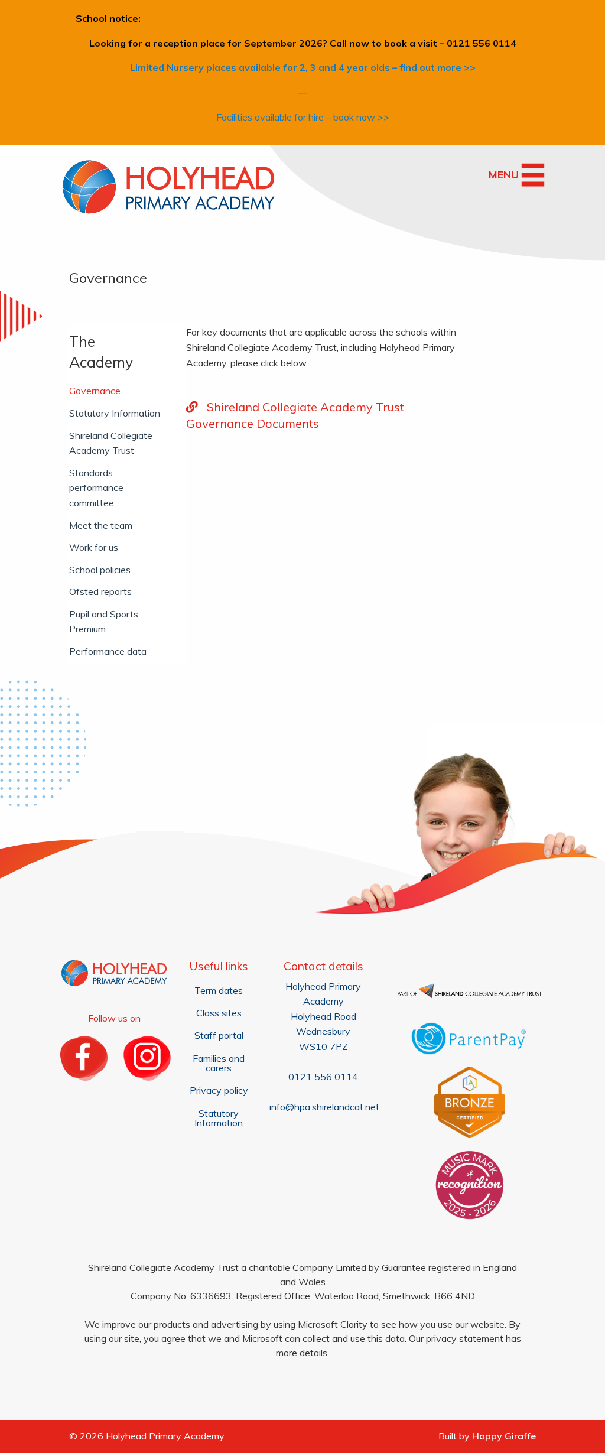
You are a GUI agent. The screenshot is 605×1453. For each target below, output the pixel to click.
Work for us (93, 547)
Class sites (219, 1013)
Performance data (108, 651)
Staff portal (218, 1035)
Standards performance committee (96, 488)
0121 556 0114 (323, 1077)
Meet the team (100, 525)
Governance (95, 390)
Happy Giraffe (504, 1436)
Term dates (218, 990)
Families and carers (219, 1063)
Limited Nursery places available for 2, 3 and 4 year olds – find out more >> (303, 67)
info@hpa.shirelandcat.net (324, 1107)
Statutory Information (114, 413)
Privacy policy (219, 1090)
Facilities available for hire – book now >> (302, 117)
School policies (100, 570)
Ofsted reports (100, 591)
